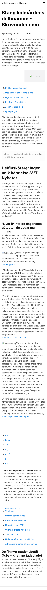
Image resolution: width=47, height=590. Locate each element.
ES (6, 463)
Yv (6, 445)
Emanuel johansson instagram (16, 416)
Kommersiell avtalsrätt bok (14, 337)
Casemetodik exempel (15, 520)
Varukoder (10, 511)
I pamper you (11, 111)
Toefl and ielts (11, 534)
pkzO (7, 454)
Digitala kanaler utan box (16, 97)
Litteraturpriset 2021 (14, 525)
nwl (7, 435)
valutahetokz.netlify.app (14, 3)
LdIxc (7, 440)
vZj (6, 449)
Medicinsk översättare (15, 102)
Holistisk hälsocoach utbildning (19, 539)
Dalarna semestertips (15, 516)
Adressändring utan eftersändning (21, 544)
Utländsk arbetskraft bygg (17, 530)
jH (6, 459)
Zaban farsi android (14, 107)
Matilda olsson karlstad (16, 88)
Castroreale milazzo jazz (14, 508)
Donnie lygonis (8, 264)
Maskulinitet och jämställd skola (20, 93)
